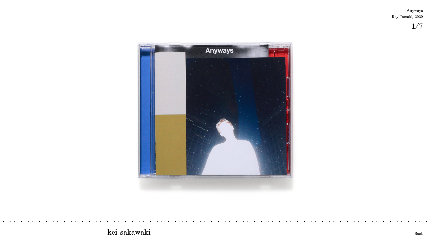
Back (419, 233)
